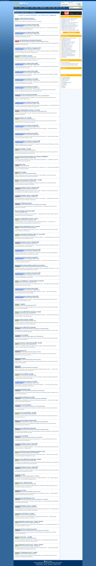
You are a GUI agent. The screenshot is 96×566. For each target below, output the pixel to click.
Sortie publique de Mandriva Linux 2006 (24, 397)
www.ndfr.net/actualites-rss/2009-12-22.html (32, 250)
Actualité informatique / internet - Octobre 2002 (26, 467)
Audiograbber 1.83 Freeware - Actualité (24, 513)
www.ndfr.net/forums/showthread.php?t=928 (27, 235)
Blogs (54, 7)
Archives (60, 562)
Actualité (20, 7)
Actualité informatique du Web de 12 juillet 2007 (26, 125)
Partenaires (53, 562)
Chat (57, 7)
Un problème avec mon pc (67, 46)
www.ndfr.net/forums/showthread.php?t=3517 (27, 514)
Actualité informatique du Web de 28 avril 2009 (26, 71)
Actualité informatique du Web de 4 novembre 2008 (27, 141)
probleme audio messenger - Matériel (24, 319)
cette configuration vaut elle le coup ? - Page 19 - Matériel (29, 521)
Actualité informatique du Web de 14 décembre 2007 (27, 273)
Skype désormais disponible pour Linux (25, 498)
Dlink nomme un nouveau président (69, 28)
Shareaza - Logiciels (20, 304)
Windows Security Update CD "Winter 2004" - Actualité (28, 179)
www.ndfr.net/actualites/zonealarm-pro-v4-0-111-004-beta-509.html (32, 406)
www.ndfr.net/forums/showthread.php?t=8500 (27, 344)
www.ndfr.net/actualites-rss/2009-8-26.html (32, 64)
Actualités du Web (71, 32)
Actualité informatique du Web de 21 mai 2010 (26, 86)
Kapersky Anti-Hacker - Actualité (23, 148)
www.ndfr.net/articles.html (24, 165)
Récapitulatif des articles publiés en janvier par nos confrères (30, 265)
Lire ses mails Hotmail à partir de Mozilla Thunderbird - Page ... (30, 451)
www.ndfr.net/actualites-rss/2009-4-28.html (32, 72)
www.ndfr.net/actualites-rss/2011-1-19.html (31, 103)
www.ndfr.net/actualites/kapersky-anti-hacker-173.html (30, 359)
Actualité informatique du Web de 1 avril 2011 (26, 381)
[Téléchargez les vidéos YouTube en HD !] (71, 14)
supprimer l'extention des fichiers (68, 43)
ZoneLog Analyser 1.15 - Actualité (23, 117)
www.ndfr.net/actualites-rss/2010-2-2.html (31, 297)
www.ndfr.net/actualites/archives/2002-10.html (28, 468)
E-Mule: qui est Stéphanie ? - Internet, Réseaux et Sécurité (29, 280)
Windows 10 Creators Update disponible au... (70, 18)
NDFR (15, 9)
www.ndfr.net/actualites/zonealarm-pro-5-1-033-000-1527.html (31, 336)
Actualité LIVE (26, 7)
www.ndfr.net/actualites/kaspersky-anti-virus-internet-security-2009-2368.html (34, 95)
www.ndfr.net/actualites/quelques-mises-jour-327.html (30, 491)
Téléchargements (43, 7)
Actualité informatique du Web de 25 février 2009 (27, 32)
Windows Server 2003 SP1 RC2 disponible (25, 428)
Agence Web (50, 564)
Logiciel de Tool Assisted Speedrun (69, 55)
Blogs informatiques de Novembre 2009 (24, 211)
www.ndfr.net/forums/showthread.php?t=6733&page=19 (29, 522)
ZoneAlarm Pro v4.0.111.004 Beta (23, 405)
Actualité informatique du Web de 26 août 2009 (26, 63)
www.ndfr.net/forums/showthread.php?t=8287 (27, 553)
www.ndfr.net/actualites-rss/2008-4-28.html (32, 289)
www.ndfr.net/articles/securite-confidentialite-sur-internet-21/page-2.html (32, 111)
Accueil (15, 7)
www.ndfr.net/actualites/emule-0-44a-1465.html (29, 367)
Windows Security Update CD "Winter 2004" (26, 420)
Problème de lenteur (66, 44)
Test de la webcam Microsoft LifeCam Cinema (70, 63)
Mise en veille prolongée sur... (68, 49)
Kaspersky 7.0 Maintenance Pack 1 (23, 203)
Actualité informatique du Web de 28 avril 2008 (26, 288)
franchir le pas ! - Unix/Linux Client (23, 482)
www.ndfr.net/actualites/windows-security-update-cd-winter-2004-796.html (34, 421)
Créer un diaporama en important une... (69, 54)
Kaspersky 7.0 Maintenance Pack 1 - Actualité (26, 552)
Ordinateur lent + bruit (66, 40)
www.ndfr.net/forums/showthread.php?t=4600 (27, 157)
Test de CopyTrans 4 (66, 62)
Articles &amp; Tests (20, 164)
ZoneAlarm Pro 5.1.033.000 (21, 335)
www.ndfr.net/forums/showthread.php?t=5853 (27, 460)
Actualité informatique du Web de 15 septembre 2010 (28, 48)
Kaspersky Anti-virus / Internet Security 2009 (26, 94)
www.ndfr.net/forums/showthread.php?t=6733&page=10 (29, 545)
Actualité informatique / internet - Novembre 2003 (27, 187)
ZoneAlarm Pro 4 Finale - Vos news (23, 55)
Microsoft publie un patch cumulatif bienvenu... (71, 25)
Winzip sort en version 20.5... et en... (69, 27)
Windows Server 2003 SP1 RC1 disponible (25, 327)
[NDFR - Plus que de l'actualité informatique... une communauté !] (48, 4)
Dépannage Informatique (67, 82)
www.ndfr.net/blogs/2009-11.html (21, 212)
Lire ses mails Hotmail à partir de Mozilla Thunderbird (28, 40)
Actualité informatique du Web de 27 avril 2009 (26, 79)
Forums (49, 7)
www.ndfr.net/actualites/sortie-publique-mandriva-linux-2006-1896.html (33, 398)
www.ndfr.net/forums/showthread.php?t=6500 (27, 483)
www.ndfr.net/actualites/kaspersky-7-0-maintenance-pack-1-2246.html (33, 204)
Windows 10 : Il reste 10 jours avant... (69, 23)
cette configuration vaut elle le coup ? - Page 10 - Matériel (29, 544)
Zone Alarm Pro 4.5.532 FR (21, 436)
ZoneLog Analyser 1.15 (20, 350)
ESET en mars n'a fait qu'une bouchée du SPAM (71, 30)
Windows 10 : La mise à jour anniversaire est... (71, 22)
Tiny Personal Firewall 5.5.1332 (22, 389)
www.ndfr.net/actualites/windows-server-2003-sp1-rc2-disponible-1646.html (34, 429)
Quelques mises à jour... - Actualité (23, 537)
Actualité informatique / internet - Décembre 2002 (27, 242)
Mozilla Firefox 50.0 (66, 21)
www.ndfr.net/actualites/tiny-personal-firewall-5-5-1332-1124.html (32, 390)
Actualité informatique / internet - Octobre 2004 (26, 195)
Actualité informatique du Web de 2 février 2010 (26, 296)
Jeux (61, 7)
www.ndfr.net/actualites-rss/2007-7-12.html (32, 126)
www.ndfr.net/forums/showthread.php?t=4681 (27, 219)
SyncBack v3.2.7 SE (20, 474)
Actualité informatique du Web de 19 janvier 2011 (27, 102)
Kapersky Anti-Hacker (20, 358)
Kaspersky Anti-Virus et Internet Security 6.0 (26, 529)
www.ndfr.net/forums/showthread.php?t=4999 (27, 173)
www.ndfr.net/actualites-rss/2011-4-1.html (31, 382)
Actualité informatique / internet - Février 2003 (26, 443)
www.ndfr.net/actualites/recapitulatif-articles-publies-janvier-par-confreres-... (34, 266)
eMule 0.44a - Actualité (20, 172)
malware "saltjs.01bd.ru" (67, 39)
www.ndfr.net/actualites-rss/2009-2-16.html (32, 25)
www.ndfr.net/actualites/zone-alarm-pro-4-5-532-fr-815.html (31, 437)
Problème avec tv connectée (68, 45)
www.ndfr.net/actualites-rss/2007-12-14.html (32, 274)
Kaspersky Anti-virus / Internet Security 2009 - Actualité (28, 342)
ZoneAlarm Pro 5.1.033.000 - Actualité (24, 374)
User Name (62, 2)
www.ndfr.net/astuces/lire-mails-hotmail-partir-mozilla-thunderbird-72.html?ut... (34, 41)
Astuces (36, 7)
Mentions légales (40, 562)
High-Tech (45, 564)
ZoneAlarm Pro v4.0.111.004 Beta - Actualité (25, 412)
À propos (35, 562)
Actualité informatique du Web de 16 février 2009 (27, 24)
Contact (57, 562)
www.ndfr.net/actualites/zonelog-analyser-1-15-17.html (30, 351)
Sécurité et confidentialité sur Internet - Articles (26, 218)
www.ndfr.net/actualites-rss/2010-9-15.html (32, 49)
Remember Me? (65, 4)
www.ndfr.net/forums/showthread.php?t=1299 (27, 538)
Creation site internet (39, 564)
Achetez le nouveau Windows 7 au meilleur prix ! (37, 15)
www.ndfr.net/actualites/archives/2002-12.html (28, 243)
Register (79, 4)
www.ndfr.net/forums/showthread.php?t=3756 (27, 320)
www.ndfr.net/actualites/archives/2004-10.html (28, 196)
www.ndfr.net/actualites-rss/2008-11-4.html (31, 142)
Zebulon (64, 87)
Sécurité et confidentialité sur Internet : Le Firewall (27, 110)
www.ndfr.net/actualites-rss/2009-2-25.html (32, 33)
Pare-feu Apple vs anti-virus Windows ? (69, 50)
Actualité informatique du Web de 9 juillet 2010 (26, 257)
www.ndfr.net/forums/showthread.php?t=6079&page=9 (29, 452)
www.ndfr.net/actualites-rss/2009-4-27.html (32, 80)
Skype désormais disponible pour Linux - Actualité (27, 226)
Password (70, 2)
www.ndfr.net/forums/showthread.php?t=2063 (27, 413)
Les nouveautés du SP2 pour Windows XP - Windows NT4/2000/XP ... (32, 156)
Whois (64, 86)
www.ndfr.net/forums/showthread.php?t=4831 (27, 19)
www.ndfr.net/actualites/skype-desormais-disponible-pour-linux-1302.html (34, 499)
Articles (32, 7)
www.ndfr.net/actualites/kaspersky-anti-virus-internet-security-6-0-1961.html (34, 530)
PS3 (55, 564)
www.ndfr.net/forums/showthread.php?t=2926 (27, 181)
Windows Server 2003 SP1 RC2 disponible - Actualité (28, 459)
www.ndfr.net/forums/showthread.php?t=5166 (27, 375)
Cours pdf (64, 81)
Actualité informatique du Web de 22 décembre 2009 (27, 249)
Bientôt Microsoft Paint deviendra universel (70, 26)
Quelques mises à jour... (21, 490)
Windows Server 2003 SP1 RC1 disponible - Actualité (28, 311)
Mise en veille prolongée (67, 48)
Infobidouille (65, 83)
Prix (64, 7)
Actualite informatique (66, 77)
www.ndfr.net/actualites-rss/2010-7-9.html (31, 258)
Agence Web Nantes (66, 78)
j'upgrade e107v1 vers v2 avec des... (69, 41)
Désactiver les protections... (67, 53)
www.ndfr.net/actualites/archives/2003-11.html (28, 188)
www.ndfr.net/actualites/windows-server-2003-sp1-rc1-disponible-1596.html (34, 328)
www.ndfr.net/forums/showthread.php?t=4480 (27, 227)
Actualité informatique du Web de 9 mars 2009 (26, 133)
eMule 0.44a (18, 366)
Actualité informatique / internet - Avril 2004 (25, 505)
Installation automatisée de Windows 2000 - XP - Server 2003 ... (30, 234)
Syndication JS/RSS (47, 562)
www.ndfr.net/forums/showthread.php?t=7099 (27, 305)
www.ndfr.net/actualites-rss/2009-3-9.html (31, 134)
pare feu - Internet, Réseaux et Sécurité (24, 18)
